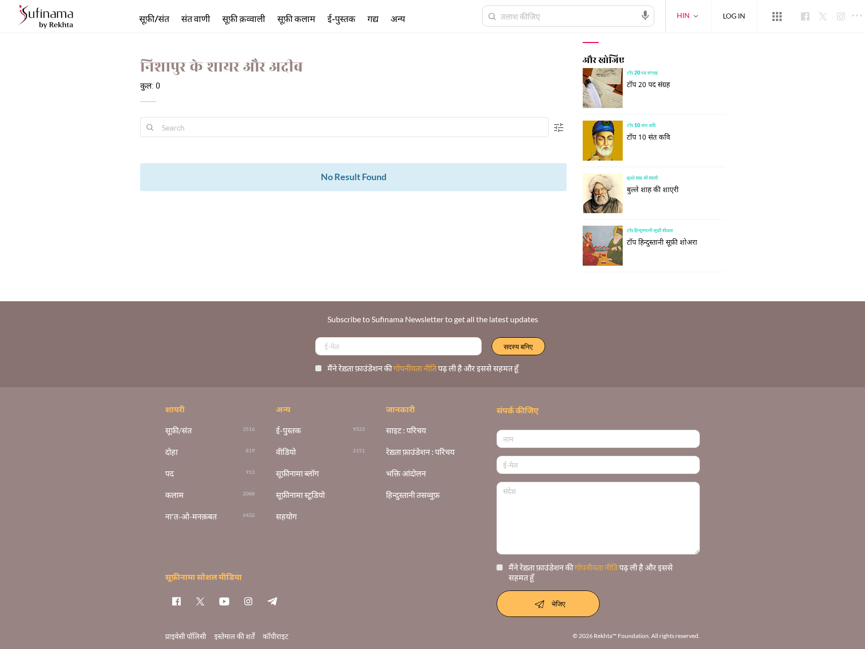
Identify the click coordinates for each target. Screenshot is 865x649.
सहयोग (286, 516)
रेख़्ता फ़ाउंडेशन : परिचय (420, 452)
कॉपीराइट (275, 636)
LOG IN (734, 16)
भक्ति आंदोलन (406, 473)
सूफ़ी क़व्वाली (243, 18)
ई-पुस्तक (341, 18)
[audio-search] (645, 15)
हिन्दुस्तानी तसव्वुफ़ (413, 495)
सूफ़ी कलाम (296, 18)
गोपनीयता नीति (415, 368)
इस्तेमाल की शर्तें (234, 636)
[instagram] (248, 601)
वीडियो (286, 452)
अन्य (397, 18)
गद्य (372, 18)
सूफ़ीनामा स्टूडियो (300, 495)
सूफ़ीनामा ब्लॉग (297, 473)
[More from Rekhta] (777, 16)
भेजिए (558, 603)
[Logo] (45, 18)
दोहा (171, 452)
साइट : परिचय (406, 430)
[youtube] (224, 601)
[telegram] (272, 601)
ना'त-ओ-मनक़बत (191, 516)
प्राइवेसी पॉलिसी (185, 636)
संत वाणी (195, 18)
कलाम (174, 495)
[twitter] (200, 601)
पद (169, 473)
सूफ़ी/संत (154, 18)
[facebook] (176, 601)
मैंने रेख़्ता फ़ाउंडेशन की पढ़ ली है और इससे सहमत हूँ (423, 368)
